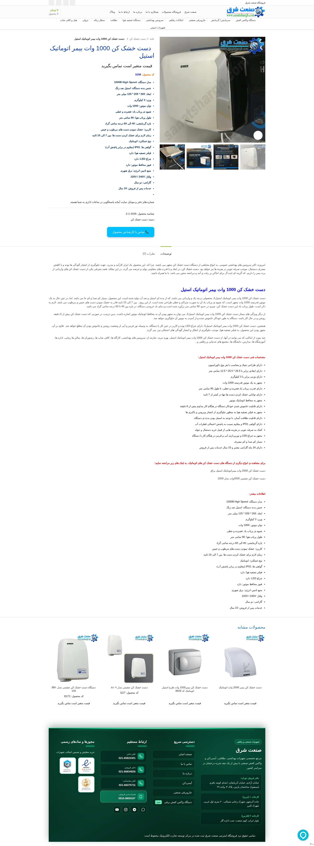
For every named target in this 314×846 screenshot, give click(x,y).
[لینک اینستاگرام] (72, 2)
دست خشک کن (137, 38)
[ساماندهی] (68, 765)
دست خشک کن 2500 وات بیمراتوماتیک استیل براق (237, 470)
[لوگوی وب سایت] (245, 11)
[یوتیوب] (117, 809)
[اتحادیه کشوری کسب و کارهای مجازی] (86, 784)
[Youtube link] (66, 2)
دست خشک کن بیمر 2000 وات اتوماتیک (240, 687)
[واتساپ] (143, 809)
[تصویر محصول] (240, 659)
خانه (152, 38)
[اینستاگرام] (125, 809)
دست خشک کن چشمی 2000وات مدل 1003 (241, 478)
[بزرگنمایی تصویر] (258, 135)
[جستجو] (79, 12)
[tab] (166, 251)
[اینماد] (86, 765)
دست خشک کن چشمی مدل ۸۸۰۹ (129, 687)
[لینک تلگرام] (51, 2)
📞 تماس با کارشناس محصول (130, 231)
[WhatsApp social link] (58, 2)
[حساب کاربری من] (72, 12)
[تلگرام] (134, 809)
